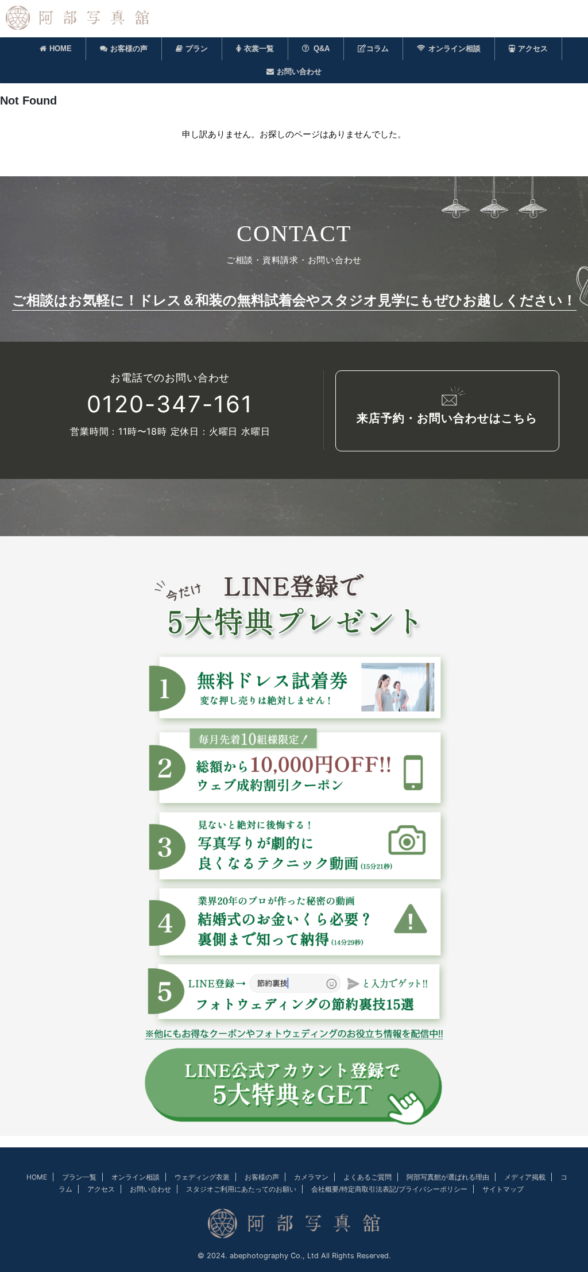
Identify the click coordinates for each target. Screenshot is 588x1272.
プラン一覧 (79, 1177)
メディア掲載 (525, 1177)
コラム (377, 48)
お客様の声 (129, 48)
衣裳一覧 (259, 48)
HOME (60, 48)
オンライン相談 (454, 48)
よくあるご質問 (367, 1177)
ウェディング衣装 (202, 1177)
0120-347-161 (170, 404)
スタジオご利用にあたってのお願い (241, 1189)
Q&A (322, 48)
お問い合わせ (299, 71)
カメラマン (311, 1177)
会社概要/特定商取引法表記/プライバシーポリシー (389, 1189)
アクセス (533, 48)
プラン (196, 48)
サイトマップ (503, 1189)
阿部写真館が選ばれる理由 (448, 1177)
